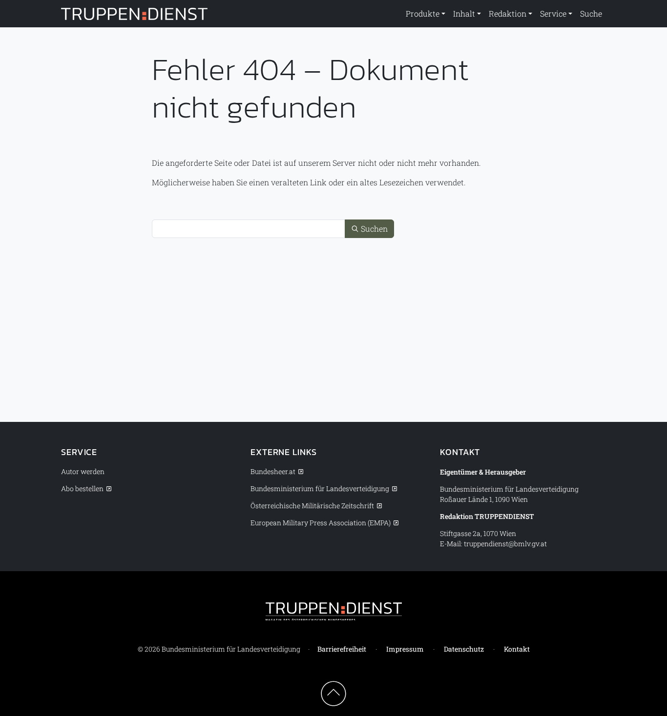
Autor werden (82, 471)
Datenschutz (464, 649)
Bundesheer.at (272, 471)
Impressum (405, 649)
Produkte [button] (422, 13)
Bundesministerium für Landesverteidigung (319, 488)
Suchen (373, 228)
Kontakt (517, 649)
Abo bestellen (82, 488)
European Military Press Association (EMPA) (320, 522)
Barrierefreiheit (341, 649)
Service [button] (553, 13)
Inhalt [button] (464, 13)
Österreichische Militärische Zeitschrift (312, 505)
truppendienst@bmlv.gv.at (505, 543)
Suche (591, 13)
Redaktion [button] (507, 13)
